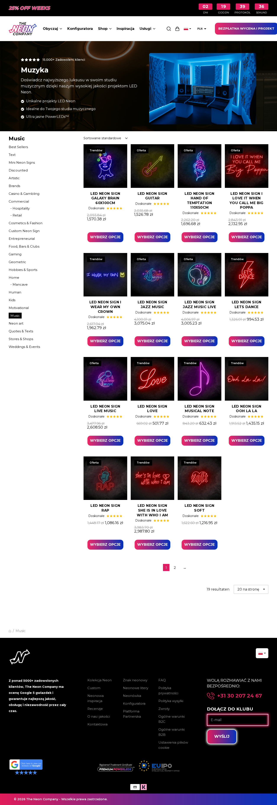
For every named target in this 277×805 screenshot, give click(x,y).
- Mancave (19, 284)
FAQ (162, 680)
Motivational (19, 308)
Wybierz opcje (105, 237)
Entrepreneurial (22, 239)
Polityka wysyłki (170, 701)
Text (12, 155)
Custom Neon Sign (24, 231)
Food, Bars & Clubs (24, 246)
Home (14, 277)
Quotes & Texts (21, 331)
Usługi (145, 29)
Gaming (15, 254)
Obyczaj (50, 29)
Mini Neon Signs (22, 162)
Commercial (19, 201)
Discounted (18, 170)
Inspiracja (125, 29)
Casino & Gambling (24, 194)
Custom (93, 688)
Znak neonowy (135, 680)
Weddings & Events (24, 347)
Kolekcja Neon (99, 680)
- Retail (16, 215)
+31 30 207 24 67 (239, 696)
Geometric (17, 262)
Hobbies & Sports (23, 270)
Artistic (14, 178)
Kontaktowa (97, 724)
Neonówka (132, 696)
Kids (12, 300)
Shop (103, 29)
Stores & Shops (21, 339)
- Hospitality (20, 208)
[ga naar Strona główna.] (10, 631)
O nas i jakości (98, 716)
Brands (14, 186)
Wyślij (221, 736)
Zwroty (164, 709)
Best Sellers (18, 147)
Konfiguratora (80, 29)
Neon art (16, 323)
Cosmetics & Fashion (25, 223)
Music (15, 316)
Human (15, 292)
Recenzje (95, 709)
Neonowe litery (135, 688)
